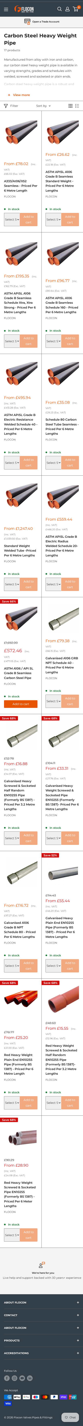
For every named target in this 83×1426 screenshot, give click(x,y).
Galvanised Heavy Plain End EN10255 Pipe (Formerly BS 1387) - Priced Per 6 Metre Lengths (60, 927)
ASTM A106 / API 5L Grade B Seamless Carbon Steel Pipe (18, 673)
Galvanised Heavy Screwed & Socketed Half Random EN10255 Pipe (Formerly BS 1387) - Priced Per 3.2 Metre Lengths (20, 795)
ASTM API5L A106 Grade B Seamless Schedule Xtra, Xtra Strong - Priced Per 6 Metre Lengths (20, 302)
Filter (14, 106)
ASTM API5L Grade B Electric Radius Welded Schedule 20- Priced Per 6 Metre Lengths (62, 546)
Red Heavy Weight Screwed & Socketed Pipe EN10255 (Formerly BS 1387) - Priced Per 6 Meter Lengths (20, 1194)
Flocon (10, 196)
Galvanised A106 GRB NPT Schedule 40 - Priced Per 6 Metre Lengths (62, 665)
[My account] (67, 9)
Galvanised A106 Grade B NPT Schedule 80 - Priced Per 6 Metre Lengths (20, 930)
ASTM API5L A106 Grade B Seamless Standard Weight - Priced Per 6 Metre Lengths (60, 181)
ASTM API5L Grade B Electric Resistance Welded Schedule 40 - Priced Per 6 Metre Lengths (20, 424)
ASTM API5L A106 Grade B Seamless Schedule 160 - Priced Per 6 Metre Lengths (62, 305)
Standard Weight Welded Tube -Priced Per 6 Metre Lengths (20, 550)
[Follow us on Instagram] (14, 1378)
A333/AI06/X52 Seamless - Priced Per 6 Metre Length (20, 185)
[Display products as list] (77, 106)
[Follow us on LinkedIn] (30, 1378)
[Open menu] (6, 9)
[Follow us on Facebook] (7, 1378)
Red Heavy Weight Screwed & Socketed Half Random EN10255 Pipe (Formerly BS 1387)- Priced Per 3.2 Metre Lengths (61, 1060)
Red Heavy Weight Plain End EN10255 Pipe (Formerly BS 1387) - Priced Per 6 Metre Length (18, 1064)
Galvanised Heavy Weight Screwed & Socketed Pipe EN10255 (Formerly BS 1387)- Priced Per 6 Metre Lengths (62, 797)
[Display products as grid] (70, 106)
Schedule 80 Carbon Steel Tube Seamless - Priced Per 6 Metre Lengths (62, 426)
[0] (75, 9)
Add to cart (29, 219)
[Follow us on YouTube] (22, 1378)
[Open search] (59, 9)
